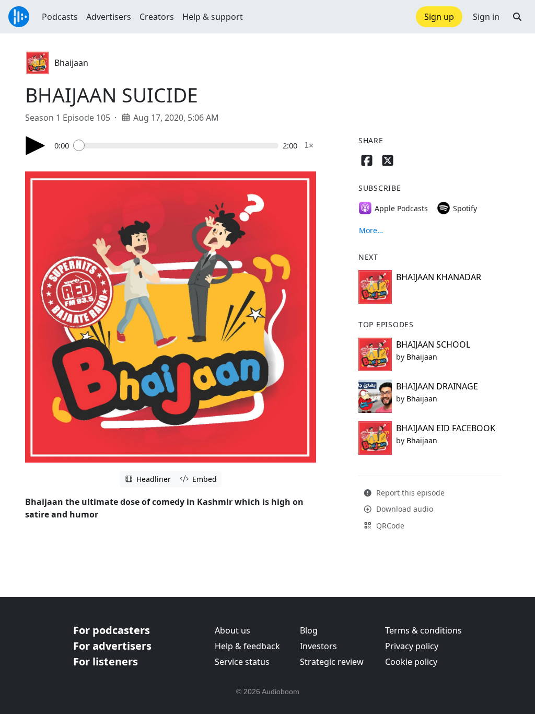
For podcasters (111, 630)
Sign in (486, 16)
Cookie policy (411, 661)
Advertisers (108, 16)
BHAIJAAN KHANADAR (438, 277)
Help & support (212, 16)
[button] (517, 16)
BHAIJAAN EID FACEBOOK (445, 428)
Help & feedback (247, 646)
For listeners (105, 661)
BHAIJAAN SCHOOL (433, 344)
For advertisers (112, 646)
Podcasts (60, 16)
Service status (242, 661)
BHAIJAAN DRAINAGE (437, 386)
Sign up (439, 16)
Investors (318, 646)
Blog (309, 630)
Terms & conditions (423, 630)
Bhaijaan (71, 62)
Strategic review (332, 661)
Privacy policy (411, 646)
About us (232, 630)
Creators (156, 16)
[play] (35, 145)
